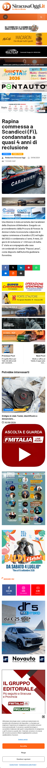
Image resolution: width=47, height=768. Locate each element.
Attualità (28, 397)
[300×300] (23, 551)
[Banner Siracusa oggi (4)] (23, 86)
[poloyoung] (23, 310)
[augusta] (23, 73)
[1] (23, 701)
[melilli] (23, 498)
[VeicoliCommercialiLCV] (23, 51)
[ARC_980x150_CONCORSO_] (23, 27)
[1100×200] (23, 62)
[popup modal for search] (41, 17)
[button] (43, 717)
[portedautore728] (23, 298)
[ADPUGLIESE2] (23, 336)
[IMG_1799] (23, 286)
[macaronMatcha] (23, 38)
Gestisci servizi (23, 739)
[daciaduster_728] (23, 201)
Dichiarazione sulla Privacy (27, 765)
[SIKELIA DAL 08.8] (23, 107)
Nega (23, 753)
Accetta (23, 746)
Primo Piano (17, 154)
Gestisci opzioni (23, 759)
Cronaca (6, 154)
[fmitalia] (23, 97)
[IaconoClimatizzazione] (23, 213)
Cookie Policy (14, 765)
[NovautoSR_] (23, 632)
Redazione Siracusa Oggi (15, 158)
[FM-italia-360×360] (23, 445)
